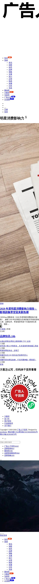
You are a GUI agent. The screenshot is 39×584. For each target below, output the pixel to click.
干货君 (3, 329)
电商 (10, 81)
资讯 (10, 63)
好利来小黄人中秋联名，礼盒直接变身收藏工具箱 (19, 346)
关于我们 (7, 426)
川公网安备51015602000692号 (26, 432)
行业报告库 (8, 423)
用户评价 (7, 421)
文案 (10, 74)
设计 (10, 76)
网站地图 (11, 432)
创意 (10, 67)
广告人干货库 (22, 430)
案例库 (7, 90)
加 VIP (7, 419)
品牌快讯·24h (7, 336)
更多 (1, 364)
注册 (6, 110)
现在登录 (3, 535)
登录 (6, 112)
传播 (10, 83)
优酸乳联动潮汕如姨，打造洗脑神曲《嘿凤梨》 (18, 360)
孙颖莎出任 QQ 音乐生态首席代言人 (14, 355)
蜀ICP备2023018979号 (8, 434)
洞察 (10, 65)
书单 (10, 88)
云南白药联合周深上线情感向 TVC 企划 (15, 341)
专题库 (7, 95)
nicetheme (3, 432)
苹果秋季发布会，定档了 (9, 350)
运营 (10, 79)
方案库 (7, 416)
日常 (10, 86)
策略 (10, 72)
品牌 (10, 69)
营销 (6, 60)
